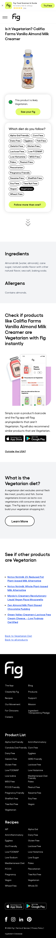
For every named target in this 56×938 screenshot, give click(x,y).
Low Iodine (10, 776)
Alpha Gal (33, 829)
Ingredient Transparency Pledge (39, 712)
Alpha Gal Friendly (19, 135)
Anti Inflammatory (37, 742)
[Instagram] (13, 919)
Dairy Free (15, 140)
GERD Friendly (35, 759)
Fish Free (41, 140)
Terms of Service (23, 928)
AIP (6, 829)
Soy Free (14, 183)
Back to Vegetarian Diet (18, 635)
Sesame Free (17, 178)
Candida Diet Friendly (16, 748)
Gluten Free (33, 146)
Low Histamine (18, 156)
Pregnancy (10, 874)
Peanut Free (26, 162)
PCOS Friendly (12, 787)
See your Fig (28, 111)
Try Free (48, 5)
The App (9, 685)
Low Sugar (33, 857)
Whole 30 (33, 886)
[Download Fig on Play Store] (35, 906)
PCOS (8, 869)
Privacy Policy (37, 928)
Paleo (13, 162)
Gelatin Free (16, 146)
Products (32, 692)
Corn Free (38, 135)
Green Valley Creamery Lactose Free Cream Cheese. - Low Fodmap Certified (29, 618)
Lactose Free (17, 151)
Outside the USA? (15, 451)
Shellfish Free (35, 178)
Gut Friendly (11, 846)
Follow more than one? (27, 204)
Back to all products (16, 639)
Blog (30, 685)
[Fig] (16, 17)
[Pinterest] (29, 919)
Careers (9, 717)
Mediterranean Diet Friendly (37, 777)
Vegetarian (27, 188)
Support (32, 698)
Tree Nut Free (30, 183)
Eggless (29, 140)
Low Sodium (11, 857)
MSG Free (35, 156)
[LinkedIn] (21, 919)
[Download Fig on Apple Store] (14, 906)
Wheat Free (16, 194)
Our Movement (12, 704)
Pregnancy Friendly (20, 172)
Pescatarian (16, 167)
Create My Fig (12, 692)
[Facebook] (6, 919)
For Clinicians (12, 711)
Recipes (9, 698)
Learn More (20, 521)
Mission (32, 704)
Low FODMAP (35, 151)
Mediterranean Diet (14, 863)
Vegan (13, 188)
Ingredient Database (13, 934)
